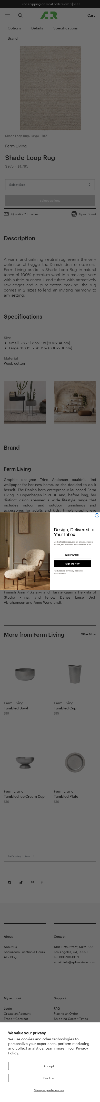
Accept (49, 1066)
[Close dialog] (97, 515)
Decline (48, 1078)
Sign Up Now (72, 563)
